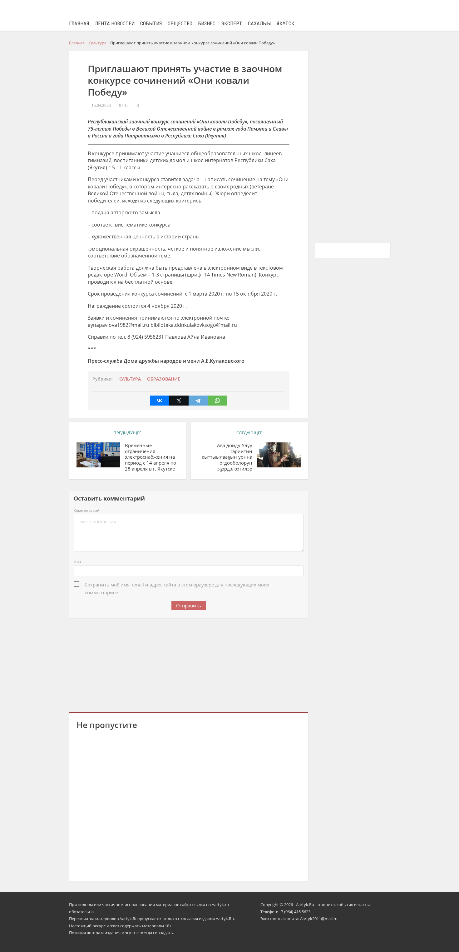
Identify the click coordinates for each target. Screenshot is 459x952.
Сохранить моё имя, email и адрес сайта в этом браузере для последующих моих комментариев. (177, 585)
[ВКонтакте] (159, 401)
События (151, 24)
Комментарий (87, 510)
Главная (79, 24)
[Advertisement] (188, 664)
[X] (179, 401)
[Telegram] (198, 401)
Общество (180, 24)
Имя (77, 562)
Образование (163, 379)
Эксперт (231, 24)
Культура (129, 379)
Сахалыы (259, 24)
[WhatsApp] (217, 401)
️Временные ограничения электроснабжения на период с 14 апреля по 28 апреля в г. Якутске (150, 457)
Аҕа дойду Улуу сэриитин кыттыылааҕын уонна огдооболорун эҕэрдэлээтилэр (227, 457)
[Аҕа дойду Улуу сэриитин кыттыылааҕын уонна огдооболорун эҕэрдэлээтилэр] (279, 454)
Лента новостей (115, 24)
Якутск (285, 24)
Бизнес (206, 24)
